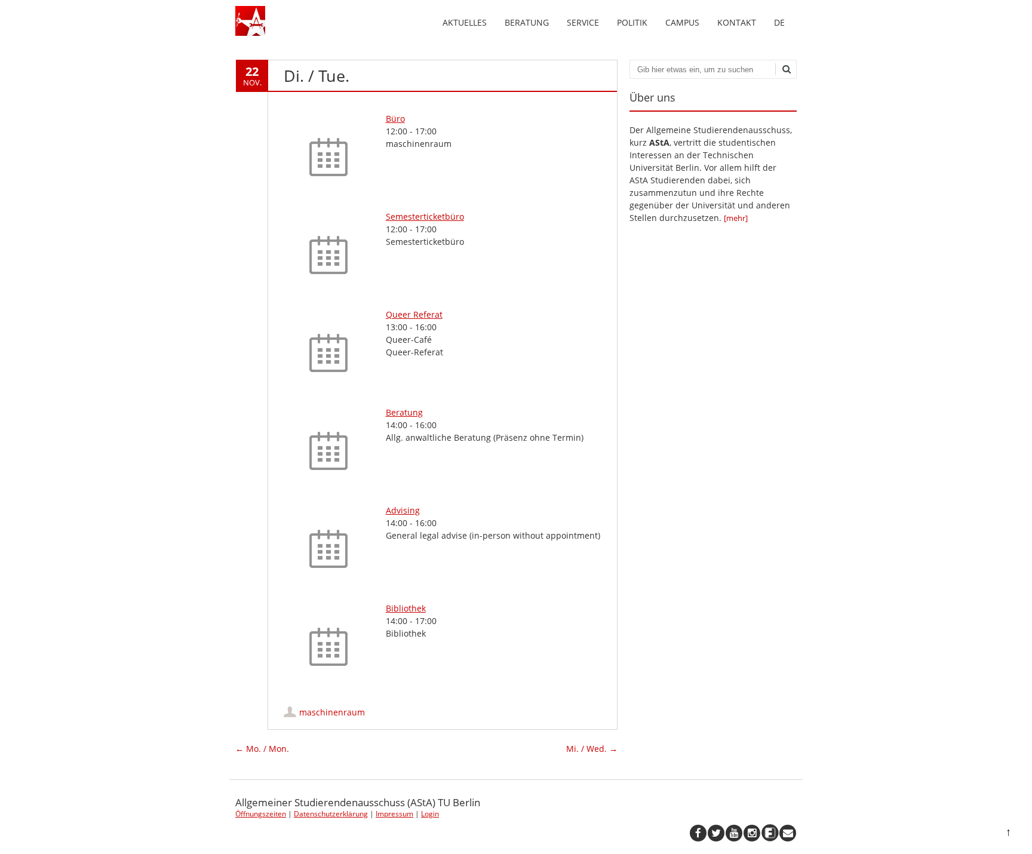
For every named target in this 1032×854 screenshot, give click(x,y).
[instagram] (752, 833)
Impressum (394, 814)
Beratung (527, 22)
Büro (395, 118)
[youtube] (734, 833)
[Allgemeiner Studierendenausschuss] (250, 32)
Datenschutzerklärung (331, 814)
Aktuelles (465, 22)
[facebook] (698, 833)
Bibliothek (406, 608)
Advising (403, 510)
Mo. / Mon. (262, 748)
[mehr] (736, 218)
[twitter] (716, 833)
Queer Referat (414, 314)
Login (430, 814)
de (779, 22)
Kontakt (736, 22)
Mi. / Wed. (592, 748)
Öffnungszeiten (260, 814)
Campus (682, 22)
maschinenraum (332, 712)
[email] (788, 833)
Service (583, 22)
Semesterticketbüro (425, 216)
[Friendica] (770, 833)
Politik (632, 22)
